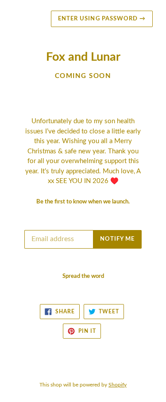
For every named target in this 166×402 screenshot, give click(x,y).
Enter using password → (102, 19)
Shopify (117, 384)
